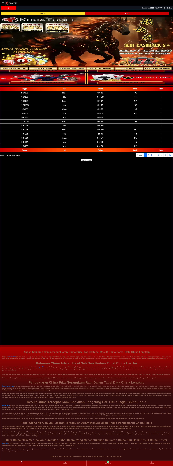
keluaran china (11, 357)
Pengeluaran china (8, 386)
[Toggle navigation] (3, 3)
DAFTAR (42, 13)
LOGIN (127, 13)
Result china (6, 405)
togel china (41, 367)
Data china (5, 443)
